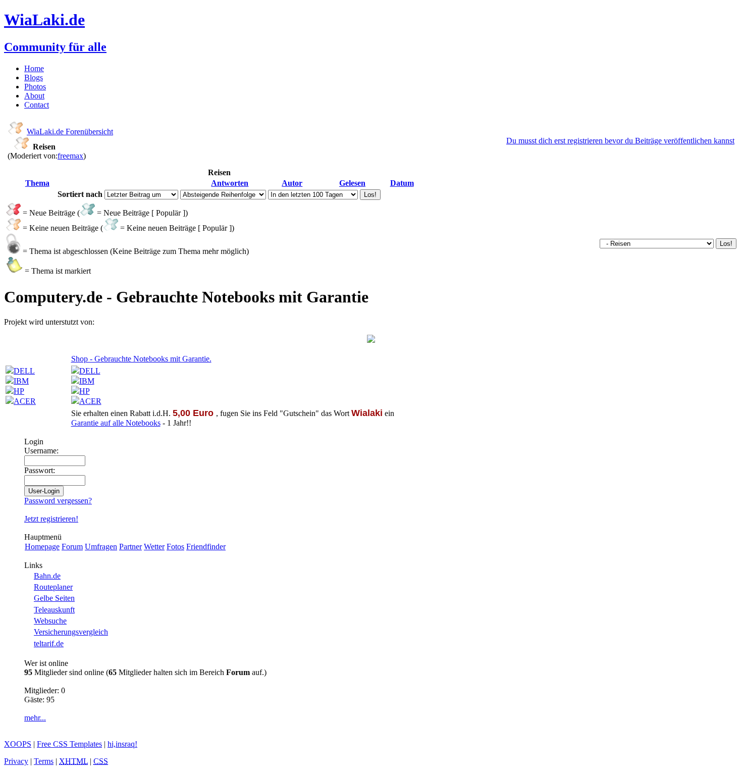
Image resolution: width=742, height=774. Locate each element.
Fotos (175, 546)
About (34, 95)
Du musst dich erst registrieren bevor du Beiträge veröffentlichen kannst (620, 140)
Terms (44, 761)
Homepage (42, 546)
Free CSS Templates (69, 744)
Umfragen (101, 546)
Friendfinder (206, 546)
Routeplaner (53, 587)
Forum (72, 546)
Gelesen (352, 183)
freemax (70, 155)
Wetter (154, 546)
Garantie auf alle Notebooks (116, 423)
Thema (37, 183)
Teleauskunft (54, 609)
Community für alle (55, 47)
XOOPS (17, 744)
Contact (36, 104)
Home (34, 68)
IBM (21, 381)
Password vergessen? (58, 500)
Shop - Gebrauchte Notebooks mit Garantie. (141, 358)
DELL (24, 371)
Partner (130, 546)
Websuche (50, 620)
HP (19, 391)
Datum (402, 183)
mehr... (35, 717)
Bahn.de (47, 576)
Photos (35, 86)
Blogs (33, 77)
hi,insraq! (122, 744)
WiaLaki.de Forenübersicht (70, 131)
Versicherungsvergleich (71, 632)
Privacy (16, 761)
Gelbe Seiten (54, 598)
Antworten (229, 183)
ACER (25, 401)
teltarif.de (49, 643)
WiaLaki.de (44, 20)
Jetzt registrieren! (51, 518)
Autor (292, 183)
